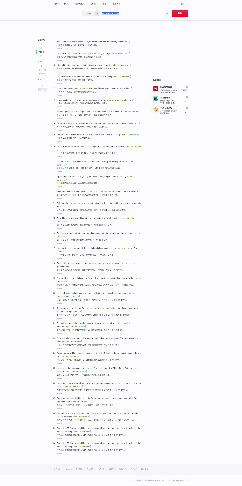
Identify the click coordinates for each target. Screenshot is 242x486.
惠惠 (104, 4)
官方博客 (90, 469)
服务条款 (154, 480)
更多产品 (117, 4)
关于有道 (57, 469)
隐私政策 (147, 480)
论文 (40, 56)
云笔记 (93, 4)
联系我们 (122, 469)
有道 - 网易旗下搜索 (65, 13)
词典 (56, 4)
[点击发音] (129, 41)
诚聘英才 (112, 469)
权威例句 (41, 79)
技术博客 (101, 469)
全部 (40, 44)
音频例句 (42, 70)
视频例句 (42, 74)
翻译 (66, 4)
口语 (40, 48)
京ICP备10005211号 (180, 480)
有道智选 (79, 469)
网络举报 (144, 469)
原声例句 (41, 61)
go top (42, 84)
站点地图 (133, 469)
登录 (182, 4)
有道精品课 (79, 4)
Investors (68, 469)
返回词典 (42, 90)
